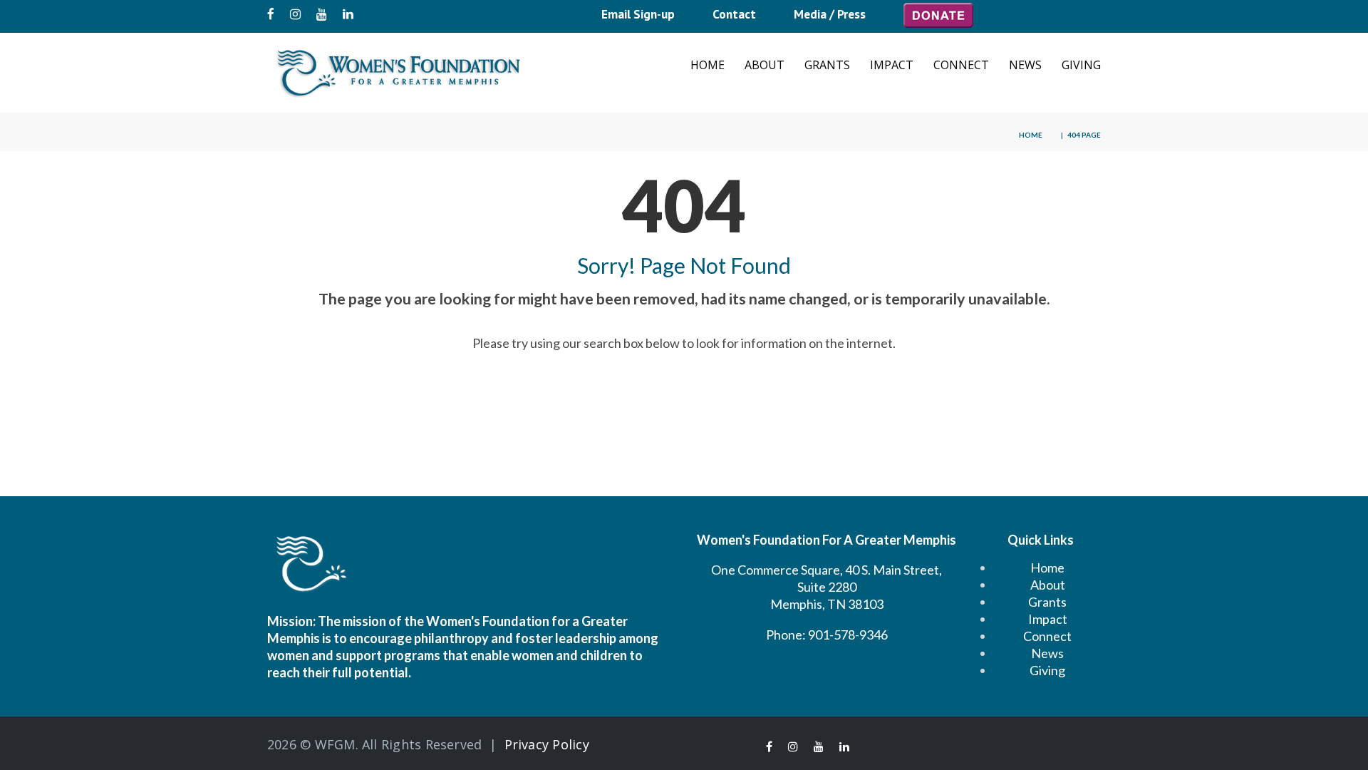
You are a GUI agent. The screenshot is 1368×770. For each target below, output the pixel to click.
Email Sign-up (638, 14)
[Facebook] (270, 14)
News (1025, 65)
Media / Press (830, 14)
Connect (961, 65)
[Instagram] (295, 14)
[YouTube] (321, 14)
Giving (1081, 65)
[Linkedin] (348, 14)
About (764, 65)
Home (707, 65)
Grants (827, 65)
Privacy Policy (546, 744)
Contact (734, 14)
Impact (891, 65)
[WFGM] (399, 73)
